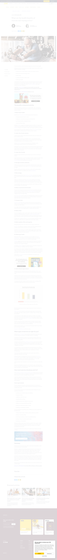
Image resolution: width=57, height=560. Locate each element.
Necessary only (49, 553)
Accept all (39, 553)
